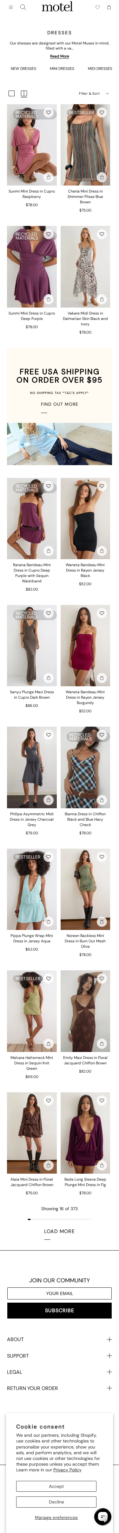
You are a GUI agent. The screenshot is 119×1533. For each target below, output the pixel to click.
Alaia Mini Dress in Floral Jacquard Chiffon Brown (31, 1182)
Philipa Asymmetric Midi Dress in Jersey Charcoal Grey (32, 819)
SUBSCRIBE (59, 1310)
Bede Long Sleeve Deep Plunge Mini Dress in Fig (85, 1182)
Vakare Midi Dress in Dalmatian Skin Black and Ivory (85, 319)
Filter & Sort (89, 93)
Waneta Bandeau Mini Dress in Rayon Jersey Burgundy (85, 697)
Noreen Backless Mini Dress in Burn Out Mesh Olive (85, 941)
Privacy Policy (67, 1470)
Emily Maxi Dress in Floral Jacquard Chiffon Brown (85, 1060)
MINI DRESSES (62, 68)
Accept (56, 1486)
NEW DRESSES (23, 68)
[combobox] (23, 7)
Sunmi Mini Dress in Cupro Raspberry (32, 194)
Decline (56, 1502)
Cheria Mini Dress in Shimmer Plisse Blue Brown (85, 197)
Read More (59, 56)
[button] (48, 112)
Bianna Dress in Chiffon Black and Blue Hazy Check (85, 819)
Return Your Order (32, 1388)
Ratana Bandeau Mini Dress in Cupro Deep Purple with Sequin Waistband (32, 573)
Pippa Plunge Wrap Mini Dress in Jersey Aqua (31, 938)
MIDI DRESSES (100, 68)
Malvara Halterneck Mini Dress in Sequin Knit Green (31, 1063)
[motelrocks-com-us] (57, 7)
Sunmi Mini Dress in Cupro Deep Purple (32, 316)
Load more (59, 1231)
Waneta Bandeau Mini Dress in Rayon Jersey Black (85, 570)
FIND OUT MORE (59, 404)
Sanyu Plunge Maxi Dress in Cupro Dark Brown (32, 694)
